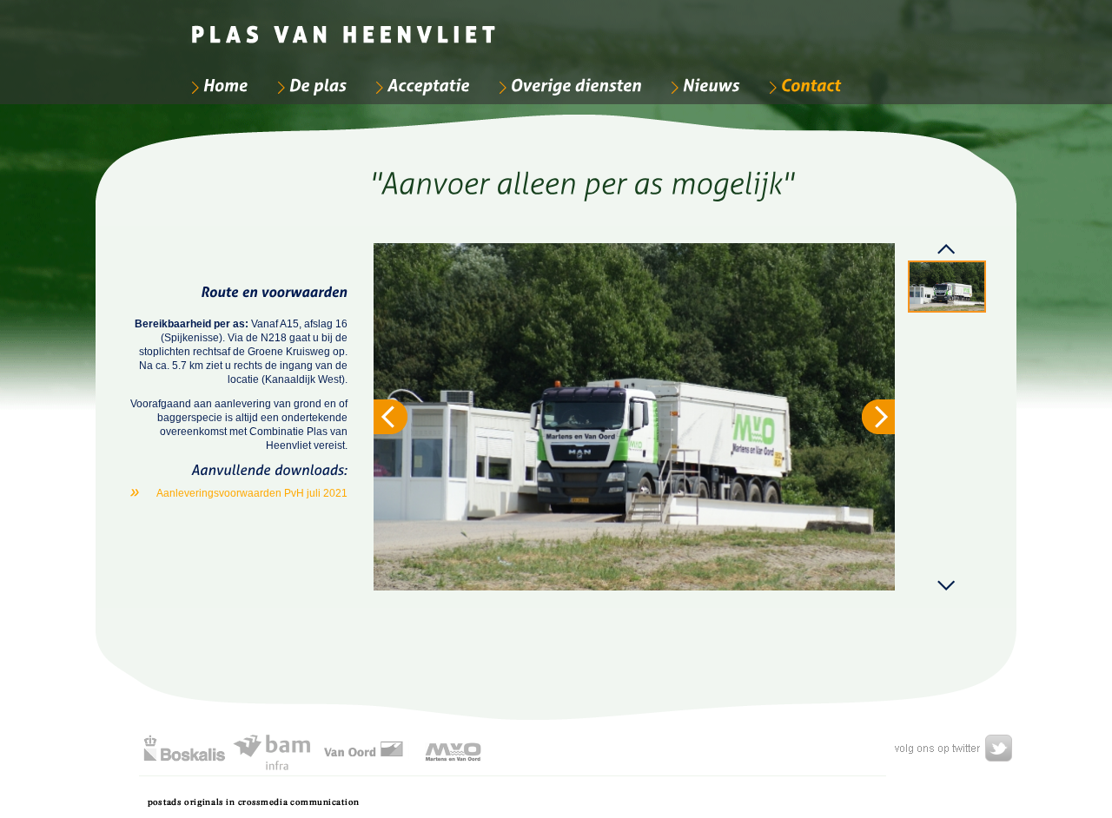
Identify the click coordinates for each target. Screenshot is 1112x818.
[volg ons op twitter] (950, 748)
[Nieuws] (703, 85)
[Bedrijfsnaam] (345, 26)
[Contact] (802, 85)
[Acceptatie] (420, 85)
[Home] (218, 85)
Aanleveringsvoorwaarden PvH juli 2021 (252, 493)
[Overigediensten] (568, 85)
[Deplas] (310, 85)
